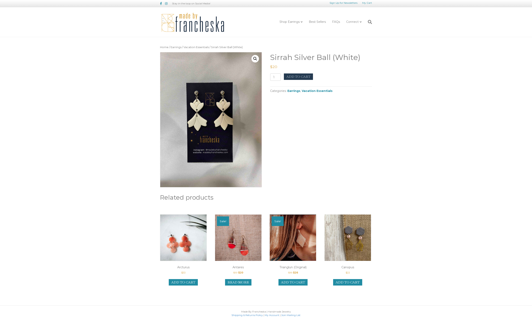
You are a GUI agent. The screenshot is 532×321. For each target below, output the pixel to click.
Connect (352, 22)
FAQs (336, 22)
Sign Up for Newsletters (343, 2)
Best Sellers (317, 22)
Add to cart (298, 76)
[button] (255, 58)
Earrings (176, 47)
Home (164, 47)
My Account (272, 315)
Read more (238, 282)
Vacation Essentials (196, 47)
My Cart (367, 2)
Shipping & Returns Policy (247, 315)
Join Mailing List (290, 315)
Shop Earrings (290, 22)
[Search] (368, 22)
